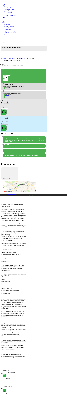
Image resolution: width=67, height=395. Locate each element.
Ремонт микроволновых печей (8, 8)
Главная (4, 4)
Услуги (3, 5)
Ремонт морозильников (7, 6)
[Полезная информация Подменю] (8, 10)
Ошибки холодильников (9, 12)
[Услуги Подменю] (4, 5)
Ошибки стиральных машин (9, 13)
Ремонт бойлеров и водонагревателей (9, 9)
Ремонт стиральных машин (7, 7)
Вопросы (4, 17)
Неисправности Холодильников (10, 16)
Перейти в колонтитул (13, 0)
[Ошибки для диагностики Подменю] (11, 11)
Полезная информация (6, 58)
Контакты (3, 35)
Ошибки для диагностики (7, 11)
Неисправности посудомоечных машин (11, 15)
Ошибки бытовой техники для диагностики (15, 58)
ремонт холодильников (9, 194)
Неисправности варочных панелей (10, 14)
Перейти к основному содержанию (5, 0)
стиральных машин (13, 194)
